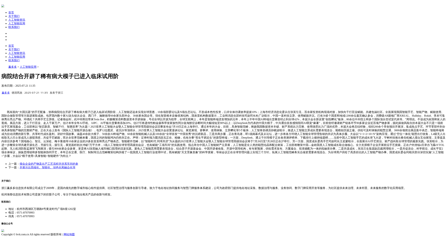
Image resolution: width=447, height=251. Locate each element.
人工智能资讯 (16, 19)
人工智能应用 (16, 23)
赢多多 (12, 66)
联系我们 (14, 27)
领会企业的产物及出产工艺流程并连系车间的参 (49, 163)
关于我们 (14, 16)
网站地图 (69, 234)
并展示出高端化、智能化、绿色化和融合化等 (47, 167)
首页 (11, 12)
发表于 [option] (56, 92)
